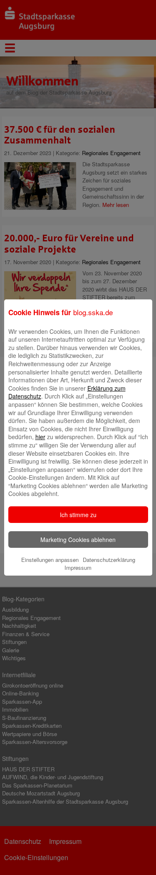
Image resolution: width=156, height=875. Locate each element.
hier (40, 437)
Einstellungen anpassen (50, 560)
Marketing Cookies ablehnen (78, 539)
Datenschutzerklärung (109, 560)
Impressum (78, 567)
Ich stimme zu (78, 514)
